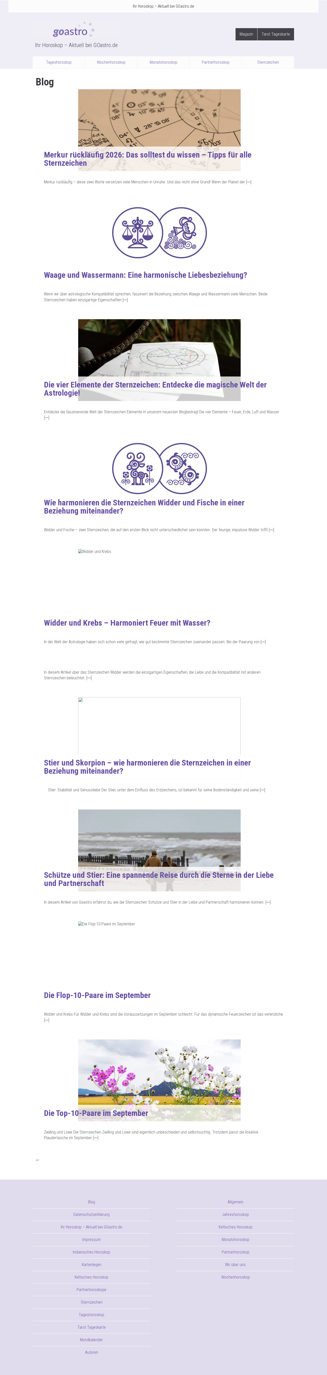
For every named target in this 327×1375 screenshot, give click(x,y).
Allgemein (235, 1202)
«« (37, 1159)
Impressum (91, 1239)
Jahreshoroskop (235, 1214)
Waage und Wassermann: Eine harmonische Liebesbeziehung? (145, 275)
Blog (91, 1202)
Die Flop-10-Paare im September (97, 995)
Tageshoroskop (59, 62)
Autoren (91, 1352)
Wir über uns (235, 1264)
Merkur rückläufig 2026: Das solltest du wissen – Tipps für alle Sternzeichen (147, 159)
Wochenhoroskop (111, 62)
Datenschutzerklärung (91, 1214)
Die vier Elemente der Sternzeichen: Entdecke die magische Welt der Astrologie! (155, 389)
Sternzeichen (268, 62)
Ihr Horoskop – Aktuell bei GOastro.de (163, 6)
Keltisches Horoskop (91, 1277)
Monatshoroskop (163, 62)
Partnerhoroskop (215, 62)
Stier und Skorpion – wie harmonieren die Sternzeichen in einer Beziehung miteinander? (147, 767)
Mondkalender (91, 1339)
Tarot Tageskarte (276, 34)
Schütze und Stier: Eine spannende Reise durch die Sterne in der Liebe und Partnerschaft (159, 879)
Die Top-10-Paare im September (96, 1113)
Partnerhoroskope (91, 1289)
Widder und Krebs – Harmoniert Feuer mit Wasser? (127, 623)
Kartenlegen (91, 1264)
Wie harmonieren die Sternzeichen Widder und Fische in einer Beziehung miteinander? (144, 507)
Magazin (246, 34)
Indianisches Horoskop (91, 1252)
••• (249, 182)
